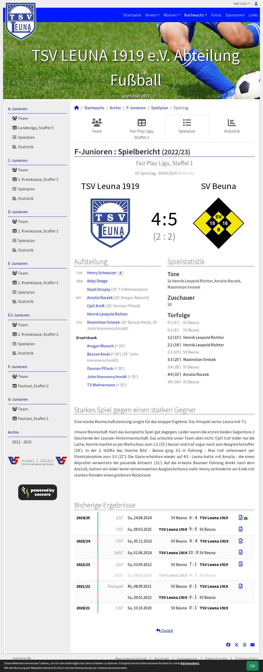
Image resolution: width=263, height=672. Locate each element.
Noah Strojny (98, 289)
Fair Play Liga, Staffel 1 (142, 134)
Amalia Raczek (100, 297)
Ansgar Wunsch (100, 345)
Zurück (166, 630)
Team (22, 118)
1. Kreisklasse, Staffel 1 (37, 179)
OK (252, 665)
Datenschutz (246, 658)
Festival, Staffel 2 (33, 385)
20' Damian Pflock (123, 305)
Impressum (187, 658)
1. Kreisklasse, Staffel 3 (37, 334)
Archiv (13, 432)
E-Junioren (17, 263)
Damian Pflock (100, 368)
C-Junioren (17, 160)
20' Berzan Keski (136, 322)
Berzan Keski (98, 354)
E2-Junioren (19, 315)
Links (253, 14)
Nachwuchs (194, 14)
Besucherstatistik (131, 658)
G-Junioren (18, 399)
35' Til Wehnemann (129, 289)
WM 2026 (240, 3)
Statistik (25, 146)
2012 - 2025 (22, 441)
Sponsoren (235, 14)
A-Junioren (17, 108)
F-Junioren (17, 366)
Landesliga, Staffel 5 (35, 127)
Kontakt (161, 658)
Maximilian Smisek (103, 322)
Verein (150, 14)
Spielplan (26, 137)
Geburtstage (216, 658)
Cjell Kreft (96, 305)
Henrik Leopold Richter (107, 313)
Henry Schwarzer (104, 272)
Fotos (216, 14)
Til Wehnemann (101, 384)
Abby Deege (97, 280)
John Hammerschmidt (107, 376)
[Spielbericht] (240, 518)
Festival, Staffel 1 (33, 418)
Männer (170, 14)
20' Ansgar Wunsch (131, 297)
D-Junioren (18, 211)
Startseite (132, 14)
